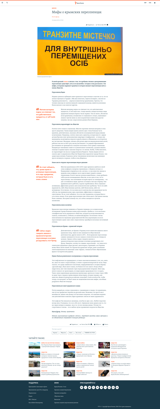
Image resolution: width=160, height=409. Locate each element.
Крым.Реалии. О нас (60, 386)
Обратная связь (58, 396)
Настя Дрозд (55, 17)
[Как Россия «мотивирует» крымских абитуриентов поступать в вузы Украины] (104, 345)
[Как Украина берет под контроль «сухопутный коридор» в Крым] (34, 345)
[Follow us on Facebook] (81, 387)
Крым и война (80, 343)
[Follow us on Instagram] (93, 387)
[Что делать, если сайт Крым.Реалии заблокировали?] (104, 373)
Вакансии (57, 399)
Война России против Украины (50, 343)
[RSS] (109, 387)
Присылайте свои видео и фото (38, 386)
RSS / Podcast (32, 399)
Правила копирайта (60, 393)
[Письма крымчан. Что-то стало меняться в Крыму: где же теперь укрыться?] (34, 364)
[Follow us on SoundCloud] (105, 387)
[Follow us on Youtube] (89, 387)
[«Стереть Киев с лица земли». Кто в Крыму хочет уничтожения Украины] (69, 345)
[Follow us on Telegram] (101, 387)
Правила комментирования (62, 390)
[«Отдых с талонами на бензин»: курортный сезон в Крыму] (69, 354)
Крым (112, 361)
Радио (30, 396)
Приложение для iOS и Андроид (38, 390)
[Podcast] (113, 387)
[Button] (90, 25)
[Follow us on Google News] (97, 387)
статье (66, 81)
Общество (114, 343)
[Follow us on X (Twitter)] (85, 387)
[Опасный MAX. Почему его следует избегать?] (69, 373)
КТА (150, 3)
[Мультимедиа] (154, 3)
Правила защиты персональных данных (66, 402)
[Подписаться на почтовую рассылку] (117, 387)
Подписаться (32, 393)
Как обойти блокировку (36, 402)
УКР (145, 3)
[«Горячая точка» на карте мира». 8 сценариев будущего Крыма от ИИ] (104, 364)
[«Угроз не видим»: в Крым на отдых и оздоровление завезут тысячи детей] (69, 364)
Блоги (54, 8)
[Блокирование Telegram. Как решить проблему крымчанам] (34, 373)
